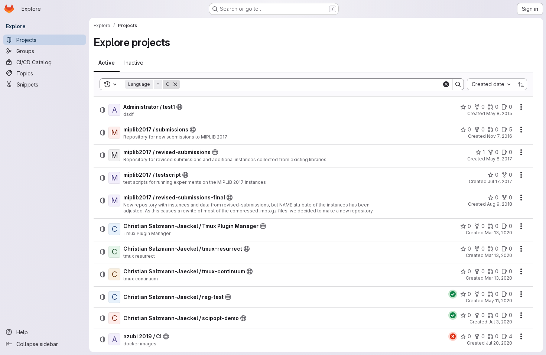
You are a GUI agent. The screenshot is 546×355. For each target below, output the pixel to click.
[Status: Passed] (452, 294)
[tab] (107, 62)
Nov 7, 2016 (499, 136)
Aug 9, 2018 (499, 204)
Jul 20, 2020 (499, 343)
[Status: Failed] (452, 336)
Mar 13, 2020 (498, 232)
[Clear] (446, 84)
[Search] (458, 84)
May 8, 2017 (499, 159)
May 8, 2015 (499, 113)
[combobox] (491, 84)
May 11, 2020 (498, 300)
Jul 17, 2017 (500, 181)
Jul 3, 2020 (500, 322)
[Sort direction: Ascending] (521, 84)
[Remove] (175, 84)
